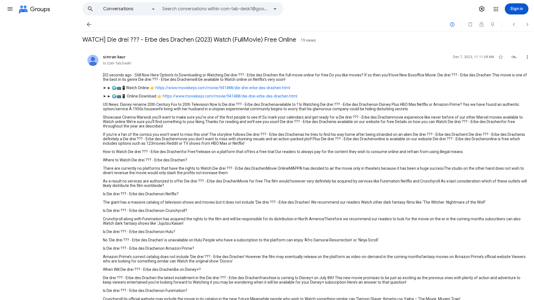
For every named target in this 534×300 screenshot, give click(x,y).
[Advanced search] (275, 8)
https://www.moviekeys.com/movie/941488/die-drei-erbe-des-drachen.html (222, 88)
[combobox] (216, 8)
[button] (10, 9)
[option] (129, 8)
